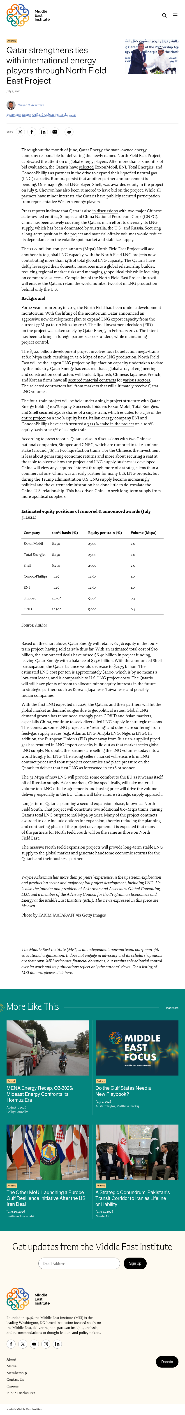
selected (86, 167)
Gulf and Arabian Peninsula (49, 114)
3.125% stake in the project (110, 423)
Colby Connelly (17, 1112)
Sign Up (135, 1263)
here (68, 972)
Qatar (72, 114)
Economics (14, 114)
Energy (26, 114)
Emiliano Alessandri (20, 1216)
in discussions (105, 210)
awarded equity (125, 184)
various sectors (136, 380)
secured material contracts (92, 380)
